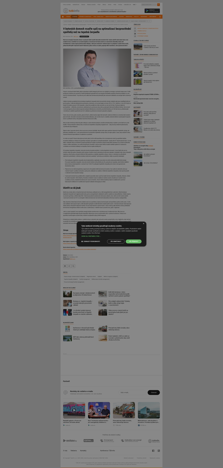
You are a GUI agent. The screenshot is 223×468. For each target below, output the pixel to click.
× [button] (143, 223)
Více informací (95, 233)
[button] (111, 236)
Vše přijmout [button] (133, 241)
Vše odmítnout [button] (116, 241)
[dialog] (111, 234)
